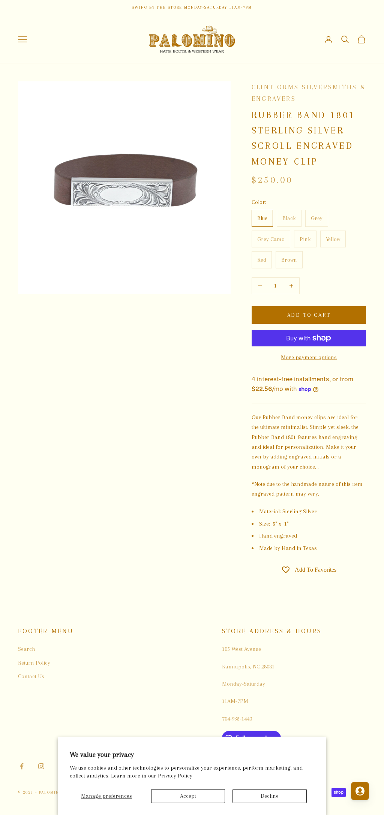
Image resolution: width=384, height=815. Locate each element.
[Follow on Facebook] (22, 766)
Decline (270, 796)
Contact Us (31, 676)
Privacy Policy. (176, 775)
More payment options (309, 357)
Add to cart (309, 315)
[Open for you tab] (360, 791)
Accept (188, 796)
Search (26, 649)
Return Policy (34, 662)
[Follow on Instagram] (41, 766)
